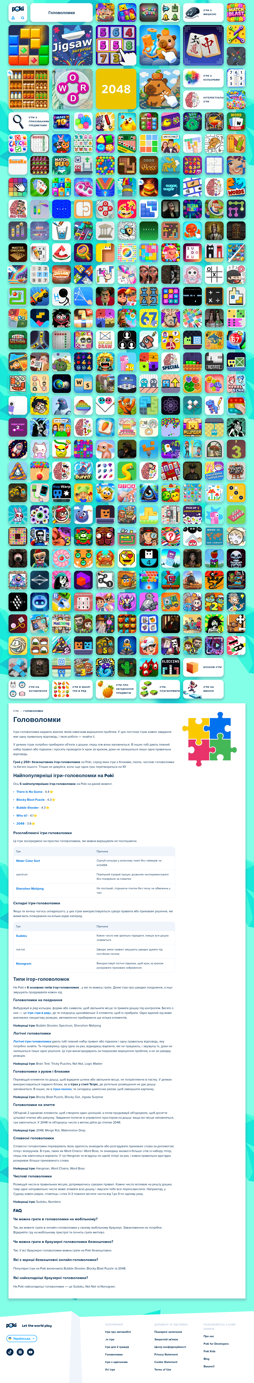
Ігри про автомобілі (118, 1332)
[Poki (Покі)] (18, 9)
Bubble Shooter (27, 807)
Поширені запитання (168, 1332)
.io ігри (109, 1339)
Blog (206, 1359)
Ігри (16, 711)
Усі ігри (110, 1369)
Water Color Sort (28, 860)
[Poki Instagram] (20, 1352)
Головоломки (33, 711)
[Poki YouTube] (30, 1352)
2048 (20, 823)
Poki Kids (210, 1351)
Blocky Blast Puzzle (30, 799)
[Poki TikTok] (9, 1352)
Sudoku (21, 935)
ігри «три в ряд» (39, 1012)
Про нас (209, 1336)
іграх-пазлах (62, 1089)
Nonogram (23, 963)
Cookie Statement (165, 1362)
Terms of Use (162, 1369)
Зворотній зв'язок (166, 1339)
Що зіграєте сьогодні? (22, 18)
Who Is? (21, 815)
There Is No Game (29, 791)
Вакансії (209, 1366)
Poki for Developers (216, 1344)
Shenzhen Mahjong (30, 888)
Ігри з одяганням (116, 1362)
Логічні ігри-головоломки (32, 1041)
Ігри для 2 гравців (117, 1347)
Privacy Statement (166, 1354)
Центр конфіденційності (170, 1347)
